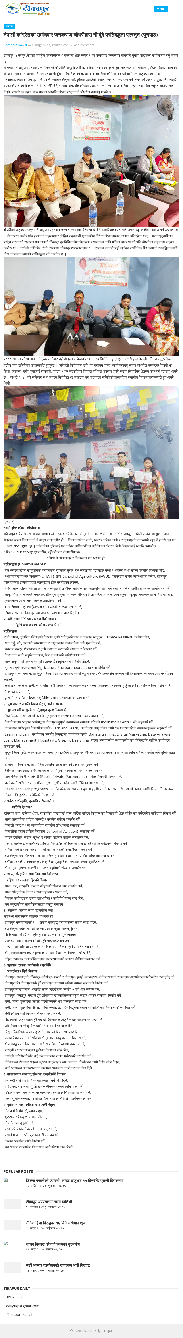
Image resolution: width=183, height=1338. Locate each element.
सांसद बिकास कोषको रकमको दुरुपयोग (53, 1244)
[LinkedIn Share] (27, 1158)
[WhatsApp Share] (49, 1158)
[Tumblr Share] (81, 1158)
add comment (84, 45)
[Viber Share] (91, 1158)
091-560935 (16, 1297)
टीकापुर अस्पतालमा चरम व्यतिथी (49, 1201)
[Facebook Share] (16, 1158)
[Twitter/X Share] (38, 1158)
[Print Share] (124, 1158)
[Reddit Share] (59, 1158)
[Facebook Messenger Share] (102, 1158)
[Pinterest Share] (70, 1158)
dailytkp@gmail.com (22, 1305)
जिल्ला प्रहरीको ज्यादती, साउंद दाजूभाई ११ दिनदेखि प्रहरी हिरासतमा (74, 1180)
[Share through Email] (113, 1158)
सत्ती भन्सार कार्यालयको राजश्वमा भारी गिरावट (58, 1265)
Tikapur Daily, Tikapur (97, 1330)
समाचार (9, 26)
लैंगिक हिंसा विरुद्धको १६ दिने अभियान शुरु (55, 1222)
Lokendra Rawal (15, 45)
